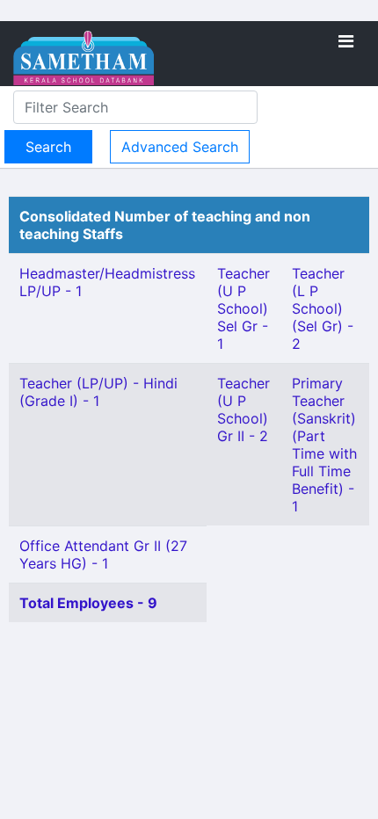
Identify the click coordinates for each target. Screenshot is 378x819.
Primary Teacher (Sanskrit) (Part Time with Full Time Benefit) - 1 (324, 444)
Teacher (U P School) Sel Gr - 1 (243, 308)
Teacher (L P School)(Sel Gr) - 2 (322, 308)
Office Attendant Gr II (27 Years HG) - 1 (103, 554)
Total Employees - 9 (88, 603)
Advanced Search (179, 147)
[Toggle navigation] (346, 41)
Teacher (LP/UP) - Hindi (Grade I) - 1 (98, 392)
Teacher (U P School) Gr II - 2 (243, 409)
